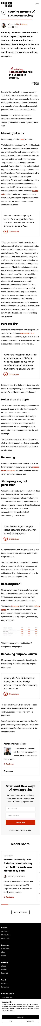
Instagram (5, 987)
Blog (3, 952)
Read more (10, 764)
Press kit (4, 973)
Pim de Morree (21, 24)
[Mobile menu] (37, 4)
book (22, 139)
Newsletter (5, 948)
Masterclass (5, 935)
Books (3, 956)
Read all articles (20, 912)
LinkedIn (4, 983)
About (3, 966)
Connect (9, 771)
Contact (4, 969)
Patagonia (15, 606)
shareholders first (27, 333)
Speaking (4, 931)
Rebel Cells (5, 938)
